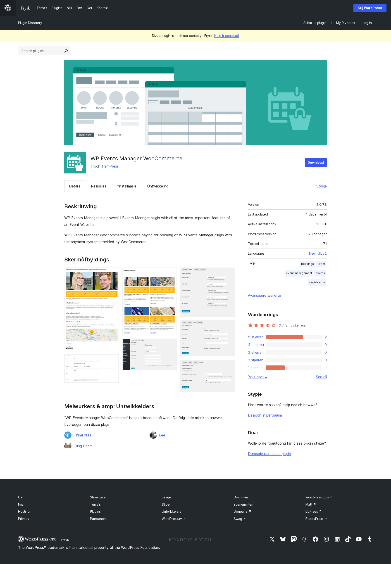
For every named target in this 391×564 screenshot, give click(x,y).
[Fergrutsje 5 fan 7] (228, 273)
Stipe (166, 504)
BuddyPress (316, 519)
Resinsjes (98, 186)
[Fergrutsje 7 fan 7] (228, 366)
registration (317, 282)
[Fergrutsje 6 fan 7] (228, 326)
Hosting (24, 511)
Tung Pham (83, 446)
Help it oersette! (226, 36)
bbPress (313, 511)
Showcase (98, 497)
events (320, 273)
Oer (21, 497)
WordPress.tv (174, 519)
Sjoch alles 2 (318, 253)
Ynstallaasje (126, 186)
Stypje (321, 186)
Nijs (20, 504)
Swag (240, 519)
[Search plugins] (66, 50)
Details (74, 186)
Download (316, 162)
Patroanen (98, 519)
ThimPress (110, 166)
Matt (310, 504)
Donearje (242, 511)
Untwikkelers (171, 511)
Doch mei (241, 497)
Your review (257, 376)
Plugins (95, 511)
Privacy (23, 519)
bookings (307, 263)
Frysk (65, 539)
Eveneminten (243, 504)
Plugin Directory (30, 23)
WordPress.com (319, 497)
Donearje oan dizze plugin (269, 453)
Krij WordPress (370, 8)
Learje (166, 497)
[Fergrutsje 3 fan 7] (170, 273)
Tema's (95, 504)
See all (321, 376)
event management (299, 273)
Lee (162, 435)
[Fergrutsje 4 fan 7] (170, 344)
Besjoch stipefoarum (265, 415)
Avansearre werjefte (264, 295)
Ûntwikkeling (157, 186)
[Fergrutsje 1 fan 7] (112, 273)
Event (321, 263)
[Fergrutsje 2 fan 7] (112, 360)
